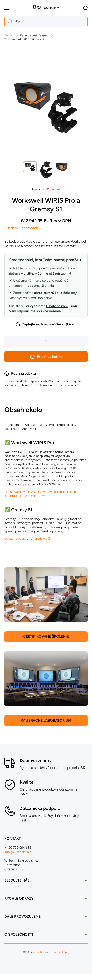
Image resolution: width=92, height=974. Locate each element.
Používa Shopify (60, 952)
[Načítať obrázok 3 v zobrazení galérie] (62, 166)
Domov (8, 35)
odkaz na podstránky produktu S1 (27, 538)
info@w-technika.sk (18, 852)
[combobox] (46, 21)
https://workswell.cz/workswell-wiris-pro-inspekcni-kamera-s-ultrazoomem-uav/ (41, 494)
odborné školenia (41, 286)
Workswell (53, 189)
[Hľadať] (8, 21)
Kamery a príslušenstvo (34, 35)
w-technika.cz (41, 952)
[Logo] (46, 7)
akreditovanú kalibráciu (52, 293)
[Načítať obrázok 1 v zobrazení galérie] (30, 167)
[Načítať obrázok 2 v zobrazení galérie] (46, 170)
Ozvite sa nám (57, 306)
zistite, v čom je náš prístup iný (47, 273)
